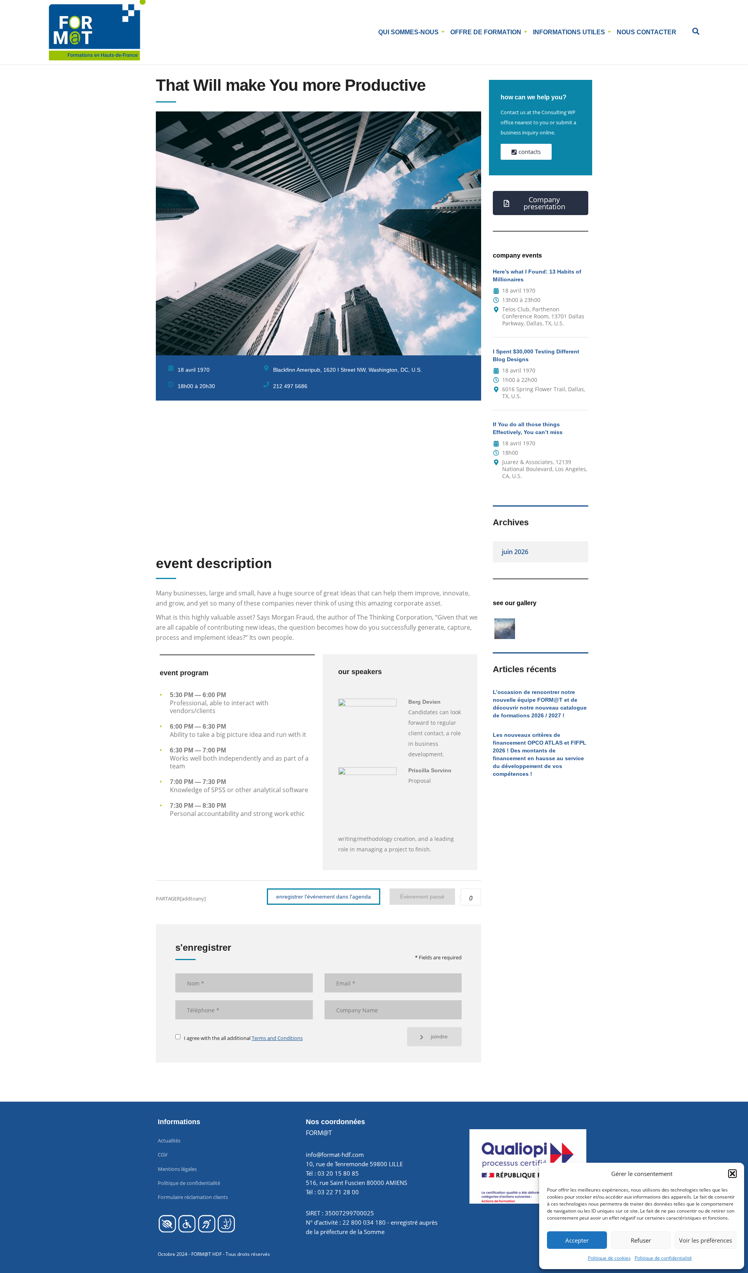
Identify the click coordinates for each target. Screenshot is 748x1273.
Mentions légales (177, 1169)
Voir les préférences (705, 1240)
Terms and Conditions (277, 1038)
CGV (163, 1154)
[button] (732, 1174)
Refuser (641, 1240)
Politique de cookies (609, 1258)
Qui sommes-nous (408, 32)
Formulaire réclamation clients (193, 1197)
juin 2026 (515, 551)
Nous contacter (646, 32)
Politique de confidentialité (663, 1258)
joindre (439, 1036)
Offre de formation (485, 32)
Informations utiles (569, 32)
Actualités (169, 1140)
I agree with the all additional (243, 1038)
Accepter (577, 1240)
